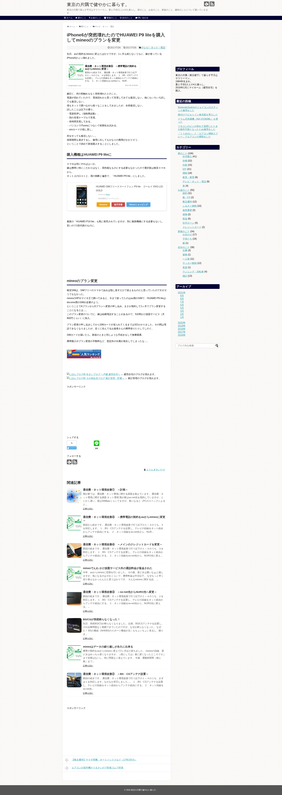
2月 (182, 314)
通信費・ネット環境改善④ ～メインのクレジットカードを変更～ (122, 544)
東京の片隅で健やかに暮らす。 (98, 4)
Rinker (108, 194)
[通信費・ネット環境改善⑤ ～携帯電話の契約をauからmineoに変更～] (74, 523)
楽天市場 (118, 204)
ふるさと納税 (190, 206)
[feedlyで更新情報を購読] (206, 3)
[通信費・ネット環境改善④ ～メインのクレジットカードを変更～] (74, 550)
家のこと (182, 153)
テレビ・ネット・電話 (153, 47)
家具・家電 (188, 177)
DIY (185, 169)
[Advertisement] (91, 250)
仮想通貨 (187, 210)
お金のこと (184, 190)
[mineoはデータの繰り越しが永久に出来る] (74, 652)
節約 (185, 193)
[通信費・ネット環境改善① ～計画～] (74, 495)
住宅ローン (188, 223)
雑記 (185, 276)
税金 (185, 218)
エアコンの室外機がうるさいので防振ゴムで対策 (97, 767)
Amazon (103, 204)
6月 (182, 305)
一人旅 (186, 259)
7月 (182, 302)
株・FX (186, 197)
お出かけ (187, 234)
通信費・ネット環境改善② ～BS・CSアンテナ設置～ (115, 674)
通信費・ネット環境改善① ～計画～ (105, 489)
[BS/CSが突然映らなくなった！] (74, 625)
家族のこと (184, 231)
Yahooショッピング (138, 204)
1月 (182, 317)
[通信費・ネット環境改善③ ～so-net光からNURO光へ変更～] (74, 598)
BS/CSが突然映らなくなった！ (101, 619)
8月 (182, 299)
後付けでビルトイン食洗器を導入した (198, 114)
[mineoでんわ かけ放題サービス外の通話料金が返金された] (74, 574)
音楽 (185, 267)
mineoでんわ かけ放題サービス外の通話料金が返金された (117, 568)
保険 (185, 214)
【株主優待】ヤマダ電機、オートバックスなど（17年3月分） (104, 759)
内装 (185, 165)
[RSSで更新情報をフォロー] (212, 3)
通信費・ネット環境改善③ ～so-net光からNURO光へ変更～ (120, 591)
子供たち (187, 239)
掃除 (185, 173)
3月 (182, 311)
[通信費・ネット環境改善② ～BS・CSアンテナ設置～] (74, 680)
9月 (182, 295)
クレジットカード (192, 227)
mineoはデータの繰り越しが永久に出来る (108, 646)
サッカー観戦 (190, 263)
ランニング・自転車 (193, 271)
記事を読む (88, 509)
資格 (185, 254)
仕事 (185, 250)
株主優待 (187, 201)
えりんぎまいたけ (155, 469)
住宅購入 (187, 156)
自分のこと (184, 247)
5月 (182, 308)
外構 (185, 160)
